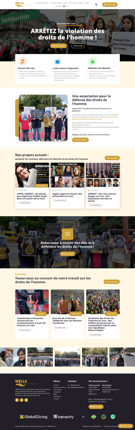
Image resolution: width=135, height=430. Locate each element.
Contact (58, 6)
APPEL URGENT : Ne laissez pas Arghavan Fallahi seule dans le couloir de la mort (32, 196)
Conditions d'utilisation (112, 426)
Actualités (57, 392)
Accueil (56, 385)
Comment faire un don (58, 3)
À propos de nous (42, 3)
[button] (96, 4)
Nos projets (73, 3)
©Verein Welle (20, 426)
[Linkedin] (26, 400)
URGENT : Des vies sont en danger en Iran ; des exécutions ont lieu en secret (102, 197)
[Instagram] (21, 400)
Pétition (81, 3)
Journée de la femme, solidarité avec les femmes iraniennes (67, 320)
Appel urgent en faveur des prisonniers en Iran (67, 195)
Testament (57, 396)
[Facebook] (17, 400)
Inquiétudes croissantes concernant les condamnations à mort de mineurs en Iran (31, 322)
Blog (86, 3)
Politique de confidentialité (91, 426)
